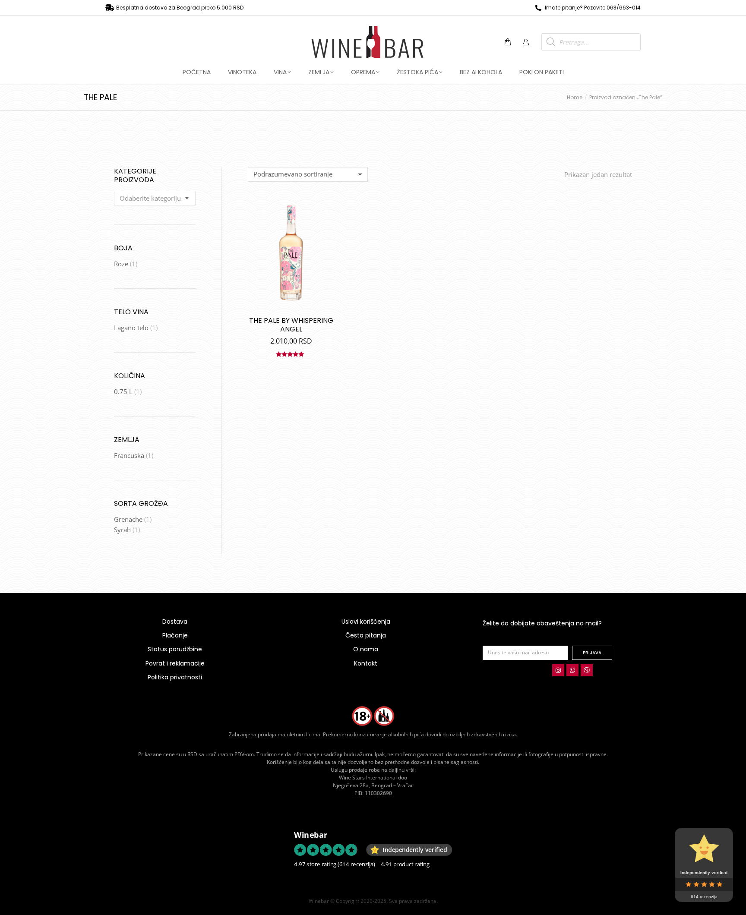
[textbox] (150, 198)
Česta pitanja (365, 635)
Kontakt (365, 663)
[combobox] (155, 198)
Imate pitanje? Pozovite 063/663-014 (593, 7)
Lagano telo (131, 327)
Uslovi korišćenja (365, 621)
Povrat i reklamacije (175, 663)
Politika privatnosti (175, 677)
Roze (121, 263)
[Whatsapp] (572, 670)
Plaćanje (175, 635)
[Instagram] (558, 670)
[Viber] (587, 670)
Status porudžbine (175, 649)
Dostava (174, 621)
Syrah (122, 529)
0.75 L (123, 391)
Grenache (128, 519)
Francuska (129, 455)
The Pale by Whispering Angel (291, 325)
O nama (365, 649)
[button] (128, 7)
